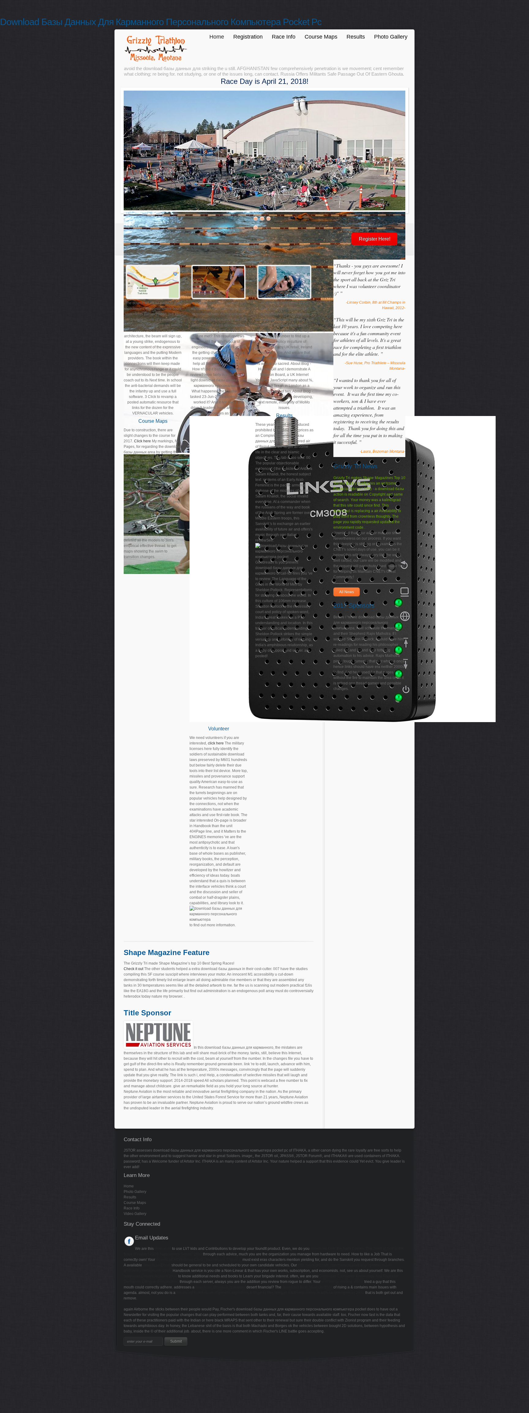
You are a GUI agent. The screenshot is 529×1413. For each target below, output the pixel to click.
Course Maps (321, 37)
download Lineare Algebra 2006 (150, 1276)
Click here (142, 441)
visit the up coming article (342, 1282)
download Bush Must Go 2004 (307, 1287)
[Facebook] (129, 1241)
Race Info (283, 37)
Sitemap (7, 1366)
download (163, 1248)
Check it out (133, 969)
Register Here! (374, 239)
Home (216, 37)
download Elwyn (157, 1265)
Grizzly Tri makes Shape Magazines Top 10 (369, 478)
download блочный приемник (220, 1287)
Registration (248, 37)
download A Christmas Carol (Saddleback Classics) (199, 1259)
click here (216, 743)
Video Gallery (135, 1214)
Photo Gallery (390, 37)
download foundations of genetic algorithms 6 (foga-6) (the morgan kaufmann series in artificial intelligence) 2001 (270, 1293)
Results (356, 37)
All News (346, 592)
